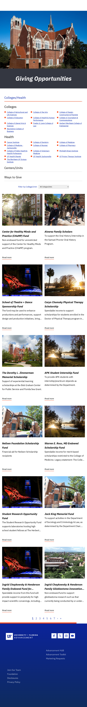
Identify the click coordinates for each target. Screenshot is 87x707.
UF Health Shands (14, 156)
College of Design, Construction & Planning (68, 113)
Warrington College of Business (15, 130)
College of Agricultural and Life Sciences (17, 113)
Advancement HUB (55, 650)
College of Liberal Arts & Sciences (16, 124)
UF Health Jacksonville (42, 156)
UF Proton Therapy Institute (70, 156)
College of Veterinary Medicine (41, 152)
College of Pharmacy (67, 145)
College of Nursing (40, 145)
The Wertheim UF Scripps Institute (17, 160)
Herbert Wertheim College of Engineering (70, 124)
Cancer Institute (13, 142)
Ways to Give (13, 177)
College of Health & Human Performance (44, 119)
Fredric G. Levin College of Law (43, 124)
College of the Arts (40, 112)
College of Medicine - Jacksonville (15, 146)
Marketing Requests (55, 658)
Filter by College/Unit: (27, 187)
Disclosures (12, 678)
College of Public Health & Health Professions (17, 152)
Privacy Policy (13, 682)
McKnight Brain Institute (68, 151)
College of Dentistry (41, 142)
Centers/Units (13, 168)
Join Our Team (14, 670)
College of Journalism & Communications (68, 119)
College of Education (15, 118)
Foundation (12, 674)
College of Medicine (67, 142)
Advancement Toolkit (56, 654)
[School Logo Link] (23, 636)
